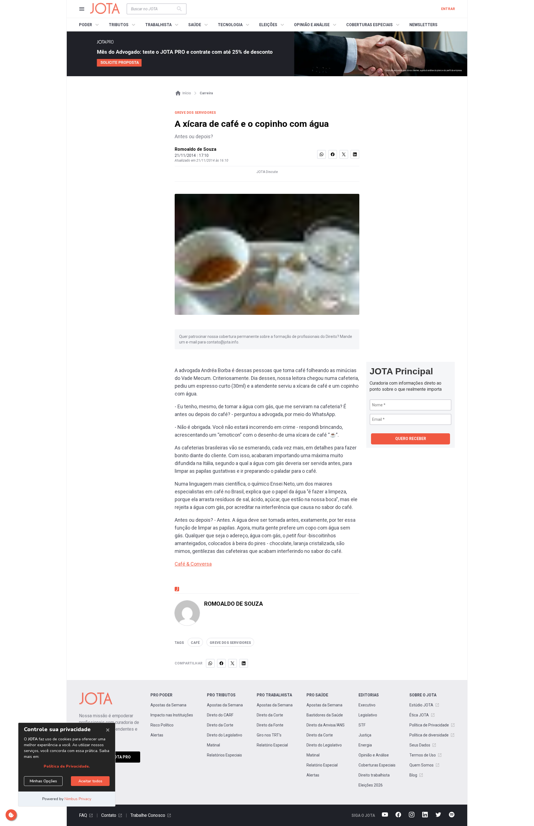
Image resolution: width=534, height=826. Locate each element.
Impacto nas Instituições (171, 715)
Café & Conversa (193, 564)
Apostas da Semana (168, 705)
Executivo (367, 705)
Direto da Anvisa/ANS (325, 725)
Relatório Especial (272, 745)
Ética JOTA (419, 715)
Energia (365, 745)
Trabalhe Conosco (147, 815)
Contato (108, 815)
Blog (413, 775)
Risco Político (162, 725)
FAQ (83, 815)
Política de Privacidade (429, 725)
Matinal (213, 745)
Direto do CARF (220, 715)
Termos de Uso (422, 755)
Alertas (156, 735)
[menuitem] (90, 24)
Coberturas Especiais (377, 765)
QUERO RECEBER (410, 438)
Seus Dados (419, 745)
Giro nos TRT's (269, 735)
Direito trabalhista (374, 775)
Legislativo (368, 715)
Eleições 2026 (371, 785)
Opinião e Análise (374, 755)
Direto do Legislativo (224, 735)
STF (362, 725)
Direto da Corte (220, 725)
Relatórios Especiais (224, 755)
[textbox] (153, 9)
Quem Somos (421, 765)
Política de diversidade (429, 735)
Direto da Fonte (270, 725)
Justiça (365, 735)
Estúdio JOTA (421, 705)
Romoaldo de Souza (195, 149)
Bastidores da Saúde (324, 715)
